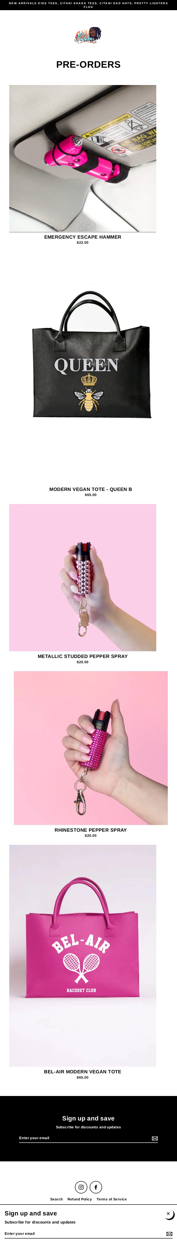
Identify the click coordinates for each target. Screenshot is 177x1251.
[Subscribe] (154, 1138)
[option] (82, 158)
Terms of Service (112, 1199)
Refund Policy (80, 1199)
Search (56, 1199)
